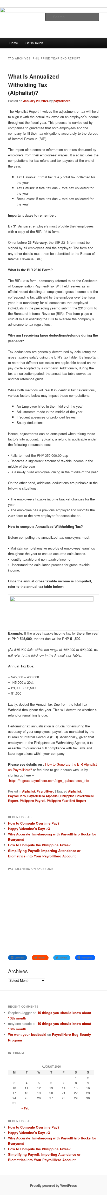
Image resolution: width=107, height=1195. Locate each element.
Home (13, 43)
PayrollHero (45, 791)
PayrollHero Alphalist (43, 796)
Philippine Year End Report (66, 800)
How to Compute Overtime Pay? (33, 823)
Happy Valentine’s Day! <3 (29, 828)
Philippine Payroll (32, 800)
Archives (18, 971)
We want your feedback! (27, 1034)
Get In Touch (34, 43)
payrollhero (62, 100)
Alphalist (28, 791)
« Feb (25, 1108)
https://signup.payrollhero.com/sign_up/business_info (49, 780)
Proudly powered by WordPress (53, 1185)
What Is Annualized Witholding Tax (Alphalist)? (33, 84)
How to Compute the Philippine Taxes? (39, 844)
